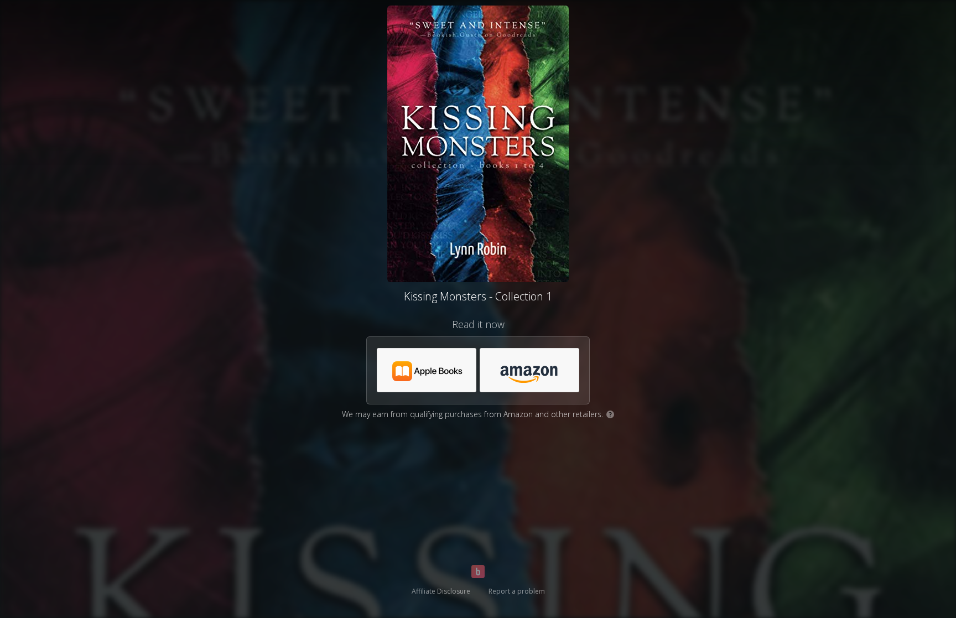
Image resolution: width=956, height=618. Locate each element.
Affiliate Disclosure (441, 591)
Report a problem (517, 591)
